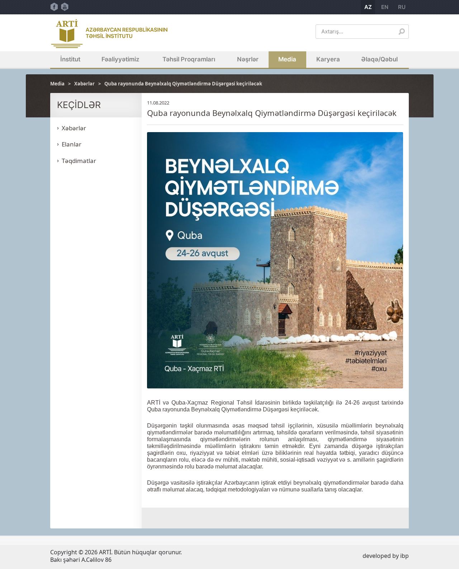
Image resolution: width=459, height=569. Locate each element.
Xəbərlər (84, 83)
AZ (368, 7)
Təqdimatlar (79, 161)
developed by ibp (386, 556)
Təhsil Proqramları (188, 59)
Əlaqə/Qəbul (379, 59)
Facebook (54, 7)
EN (384, 7)
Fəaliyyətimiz (120, 59)
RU (402, 7)
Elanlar (71, 144)
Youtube (65, 7)
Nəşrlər (248, 59)
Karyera (328, 59)
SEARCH (401, 31)
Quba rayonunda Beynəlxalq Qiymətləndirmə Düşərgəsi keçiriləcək (183, 83)
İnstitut (70, 59)
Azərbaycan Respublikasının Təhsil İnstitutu (109, 33)
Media (287, 59)
